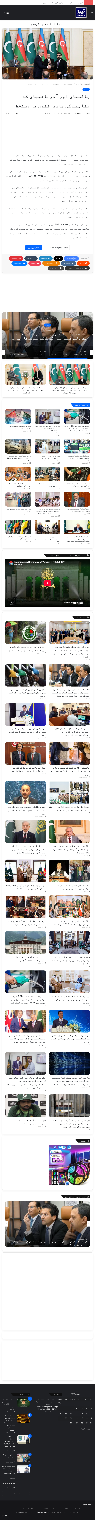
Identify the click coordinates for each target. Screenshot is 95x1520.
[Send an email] (78, 113)
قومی (47, 325)
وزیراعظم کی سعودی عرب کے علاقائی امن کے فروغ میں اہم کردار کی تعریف (70, 999)
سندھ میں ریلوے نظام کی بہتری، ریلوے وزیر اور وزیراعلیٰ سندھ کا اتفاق (70, 960)
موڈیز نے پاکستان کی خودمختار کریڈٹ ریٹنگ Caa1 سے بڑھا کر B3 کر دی (19, 458)
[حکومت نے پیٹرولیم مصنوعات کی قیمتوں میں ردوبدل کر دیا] (77, 474)
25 (87, 1423)
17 (91, 1418)
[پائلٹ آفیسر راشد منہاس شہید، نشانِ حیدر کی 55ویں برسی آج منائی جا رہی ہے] (23, 1402)
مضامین (59, 1512)
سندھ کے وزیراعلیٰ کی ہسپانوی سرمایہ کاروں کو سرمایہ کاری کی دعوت (47, 538)
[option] (47, 335)
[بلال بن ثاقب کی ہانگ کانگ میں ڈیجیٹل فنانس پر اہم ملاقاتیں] (25, 753)
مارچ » (83, 1429)
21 (71, 1418)
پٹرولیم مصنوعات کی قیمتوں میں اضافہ (8, 1457)
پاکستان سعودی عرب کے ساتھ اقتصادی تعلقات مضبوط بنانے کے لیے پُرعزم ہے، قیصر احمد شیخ (48, 511)
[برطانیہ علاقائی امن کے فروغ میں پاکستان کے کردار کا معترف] (25, 906)
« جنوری (90, 1429)
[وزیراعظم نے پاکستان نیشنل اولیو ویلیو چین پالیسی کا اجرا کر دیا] (77, 446)
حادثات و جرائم (36, 1508)
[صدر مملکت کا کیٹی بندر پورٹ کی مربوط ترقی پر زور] (18, 474)
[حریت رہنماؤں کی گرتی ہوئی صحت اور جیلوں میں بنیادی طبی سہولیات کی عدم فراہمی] (69, 1105)
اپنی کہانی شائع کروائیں (26, 1512)
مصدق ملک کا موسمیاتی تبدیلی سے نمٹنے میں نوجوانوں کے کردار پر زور (27, 810)
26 (82, 1423)
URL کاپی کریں (34, 248)
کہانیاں (51, 1512)
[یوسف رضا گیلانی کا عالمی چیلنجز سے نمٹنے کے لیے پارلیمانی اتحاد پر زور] (69, 1021)
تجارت (77, 84)
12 (82, 1413)
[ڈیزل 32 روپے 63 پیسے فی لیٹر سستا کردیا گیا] (18, 527)
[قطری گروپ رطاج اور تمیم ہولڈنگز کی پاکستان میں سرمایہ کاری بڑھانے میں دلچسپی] (47, 446)
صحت (17, 1508)
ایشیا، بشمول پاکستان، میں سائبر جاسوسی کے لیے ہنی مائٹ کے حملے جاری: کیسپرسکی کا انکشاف (9, 1422)
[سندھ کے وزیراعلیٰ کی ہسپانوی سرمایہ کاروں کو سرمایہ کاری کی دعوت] (47, 527)
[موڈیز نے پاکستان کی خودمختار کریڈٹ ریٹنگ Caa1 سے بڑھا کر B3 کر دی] (18, 446)
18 (86, 1418)
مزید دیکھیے (16, 1494)
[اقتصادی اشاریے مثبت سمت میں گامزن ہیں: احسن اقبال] (77, 499)
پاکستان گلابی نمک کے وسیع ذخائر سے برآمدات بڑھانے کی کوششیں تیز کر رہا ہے (70, 771)
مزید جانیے (47, 1411)
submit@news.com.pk (50, 1407)
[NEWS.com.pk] (81, 12)
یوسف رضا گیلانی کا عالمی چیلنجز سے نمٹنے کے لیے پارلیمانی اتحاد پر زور (70, 1038)
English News (42, 1512)
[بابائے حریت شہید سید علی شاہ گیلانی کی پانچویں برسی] (69, 871)
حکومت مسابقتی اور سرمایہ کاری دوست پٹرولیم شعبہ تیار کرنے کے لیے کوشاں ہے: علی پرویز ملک (46, 3)
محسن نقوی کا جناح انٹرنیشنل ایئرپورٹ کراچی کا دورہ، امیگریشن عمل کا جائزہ (47, 336)
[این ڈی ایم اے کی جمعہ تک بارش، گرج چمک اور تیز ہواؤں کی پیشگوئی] (25, 632)
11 (86, 1413)
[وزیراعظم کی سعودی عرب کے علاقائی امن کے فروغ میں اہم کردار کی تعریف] (69, 981)
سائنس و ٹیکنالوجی (70, 1512)
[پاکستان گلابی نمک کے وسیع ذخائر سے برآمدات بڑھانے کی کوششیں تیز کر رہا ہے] (69, 753)
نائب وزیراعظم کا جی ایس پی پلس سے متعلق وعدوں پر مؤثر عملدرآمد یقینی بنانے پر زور (77, 538)
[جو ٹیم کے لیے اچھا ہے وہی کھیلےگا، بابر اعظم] (25, 1105)
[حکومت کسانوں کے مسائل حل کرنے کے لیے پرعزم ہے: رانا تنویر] (47, 474)
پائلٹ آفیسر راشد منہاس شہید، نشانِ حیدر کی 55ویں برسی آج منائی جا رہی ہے (8, 1404)
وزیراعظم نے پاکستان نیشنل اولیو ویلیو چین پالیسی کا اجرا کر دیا (77, 458)
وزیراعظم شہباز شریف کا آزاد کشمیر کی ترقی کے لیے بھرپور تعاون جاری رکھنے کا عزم (28, 849)
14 (71, 1413)
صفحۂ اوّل (84, 84)
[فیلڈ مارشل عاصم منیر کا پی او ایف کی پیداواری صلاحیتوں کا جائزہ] (69, 792)
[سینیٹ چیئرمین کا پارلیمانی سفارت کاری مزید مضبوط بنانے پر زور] (25, 714)
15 (66, 1413)
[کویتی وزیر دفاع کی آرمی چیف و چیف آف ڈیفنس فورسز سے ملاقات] (25, 871)
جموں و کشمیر (55, 1508)
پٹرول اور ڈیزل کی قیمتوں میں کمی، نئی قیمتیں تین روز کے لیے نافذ (27, 692)
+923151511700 (51, 1409)
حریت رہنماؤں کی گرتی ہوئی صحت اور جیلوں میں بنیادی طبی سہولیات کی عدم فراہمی (71, 1123)
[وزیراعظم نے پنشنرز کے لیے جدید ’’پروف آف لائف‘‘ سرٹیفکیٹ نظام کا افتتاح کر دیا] (23, 1439)
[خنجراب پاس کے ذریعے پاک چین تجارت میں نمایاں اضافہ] (18, 416)
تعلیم (12, 1508)
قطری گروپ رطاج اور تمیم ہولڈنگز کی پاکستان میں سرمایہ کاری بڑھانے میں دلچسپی (48, 458)
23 (60, 1418)
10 (91, 1413)
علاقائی (46, 1508)
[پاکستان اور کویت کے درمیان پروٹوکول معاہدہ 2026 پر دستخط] (69, 906)
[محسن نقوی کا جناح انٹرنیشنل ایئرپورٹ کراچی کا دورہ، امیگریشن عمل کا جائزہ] (69, 714)
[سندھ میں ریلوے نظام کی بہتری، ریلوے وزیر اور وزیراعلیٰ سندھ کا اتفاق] (69, 942)
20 (77, 1418)
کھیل (27, 1508)
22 (66, 1418)
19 (82, 1418)
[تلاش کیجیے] (92, 13)
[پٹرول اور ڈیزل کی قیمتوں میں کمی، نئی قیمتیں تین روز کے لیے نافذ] (25, 675)
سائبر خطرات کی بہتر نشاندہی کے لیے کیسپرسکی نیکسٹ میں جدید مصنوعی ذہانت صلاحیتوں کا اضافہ (71, 1081)
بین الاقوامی (66, 1508)
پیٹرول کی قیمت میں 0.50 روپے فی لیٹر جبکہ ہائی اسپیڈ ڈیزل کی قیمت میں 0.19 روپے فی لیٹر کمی (77, 428)
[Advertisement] (47, 133)
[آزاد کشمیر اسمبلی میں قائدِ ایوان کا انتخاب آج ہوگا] (25, 942)
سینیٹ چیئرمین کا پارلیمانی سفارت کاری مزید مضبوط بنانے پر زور (27, 731)
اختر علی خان (83, 113)
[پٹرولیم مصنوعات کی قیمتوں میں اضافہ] (18, 499)
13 (76, 1413)
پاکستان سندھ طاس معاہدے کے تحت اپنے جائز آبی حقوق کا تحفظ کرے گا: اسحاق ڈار (71, 849)
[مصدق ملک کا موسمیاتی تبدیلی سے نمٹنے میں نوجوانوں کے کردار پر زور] (25, 792)
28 (71, 1423)
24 (91, 1423)
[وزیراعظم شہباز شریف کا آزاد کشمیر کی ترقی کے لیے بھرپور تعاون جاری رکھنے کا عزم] (25, 831)
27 (77, 1423)
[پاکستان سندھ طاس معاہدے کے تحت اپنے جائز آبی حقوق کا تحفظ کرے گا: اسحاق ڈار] (69, 831)
